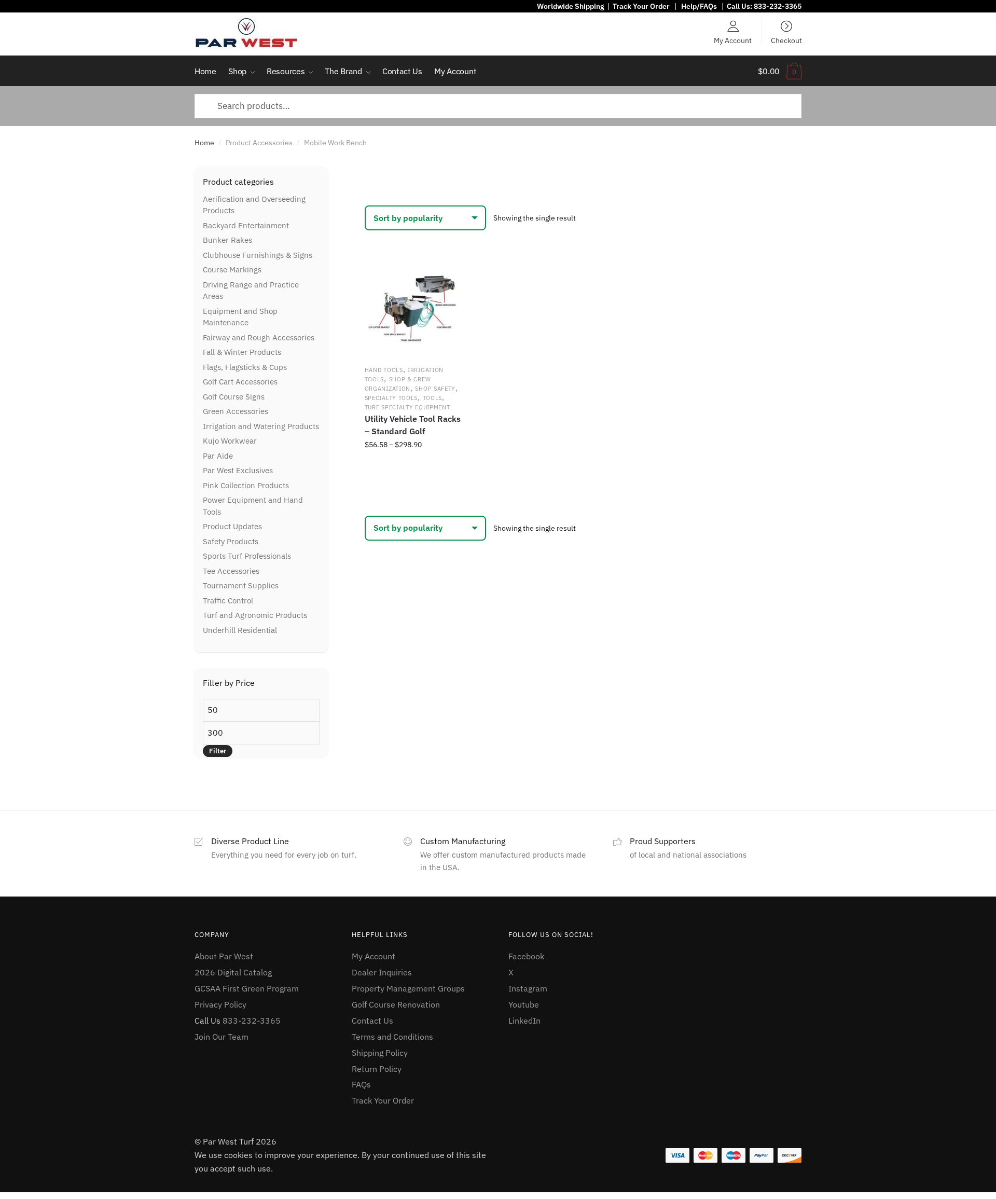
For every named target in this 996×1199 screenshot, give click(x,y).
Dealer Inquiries (382, 972)
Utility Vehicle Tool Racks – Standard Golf (413, 425)
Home (204, 142)
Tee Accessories (231, 571)
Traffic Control (228, 600)
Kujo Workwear (230, 441)
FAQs (361, 1084)
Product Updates (232, 526)
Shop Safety (435, 388)
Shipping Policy (380, 1053)
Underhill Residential (240, 630)
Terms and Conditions (392, 1036)
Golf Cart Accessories (240, 382)
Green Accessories (235, 411)
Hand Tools (384, 370)
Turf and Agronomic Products (255, 615)
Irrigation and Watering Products (261, 426)
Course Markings (232, 269)
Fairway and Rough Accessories (258, 337)
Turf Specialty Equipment (407, 407)
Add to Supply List (446, 274)
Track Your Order (641, 6)
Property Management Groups (408, 988)
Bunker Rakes (227, 240)
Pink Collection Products (246, 485)
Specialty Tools (391, 398)
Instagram (527, 988)
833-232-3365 (777, 6)
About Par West (224, 956)
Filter (217, 751)
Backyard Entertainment (246, 225)
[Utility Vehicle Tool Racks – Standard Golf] (413, 307)
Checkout (786, 40)
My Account (733, 40)
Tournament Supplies (241, 585)
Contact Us (372, 1020)
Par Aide (218, 456)
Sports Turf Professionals (247, 556)
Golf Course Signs (234, 397)
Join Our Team (221, 1036)
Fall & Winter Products (242, 352)
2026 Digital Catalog (233, 972)
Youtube (523, 1004)
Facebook (526, 956)
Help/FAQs (699, 6)
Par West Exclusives (238, 470)
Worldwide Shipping (570, 6)
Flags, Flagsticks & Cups (245, 367)
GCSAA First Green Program (247, 988)
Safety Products (230, 541)
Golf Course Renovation (396, 1004)
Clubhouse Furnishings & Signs (257, 255)
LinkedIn (524, 1020)
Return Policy (377, 1069)
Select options (412, 467)
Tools (432, 398)
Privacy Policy (220, 1004)
